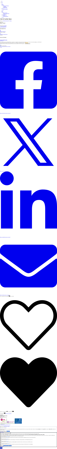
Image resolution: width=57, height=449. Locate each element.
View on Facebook (5, 46)
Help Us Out (5, 15)
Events (2, 8)
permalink (5, 25)
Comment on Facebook (8, 413)
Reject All (5, 431)
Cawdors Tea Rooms (6, 5)
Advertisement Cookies (4, 443)
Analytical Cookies (3, 441)
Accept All (8, 431)
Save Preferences (6, 445)
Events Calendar (5, 9)
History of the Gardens (6, 13)
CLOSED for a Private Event (3, 34)
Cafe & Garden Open (3, 26)
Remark (7, 441)
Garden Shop (5, 7)
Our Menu (4, 6)
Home (2, 4)
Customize (1, 431)
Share (1, 47)
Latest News (5, 14)
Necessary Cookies (3, 436)
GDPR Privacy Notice (7, 426)
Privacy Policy (2, 446)
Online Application (5, 16)
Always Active (8, 436)
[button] (28, 353)
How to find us (5, 12)
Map (2, 11)
